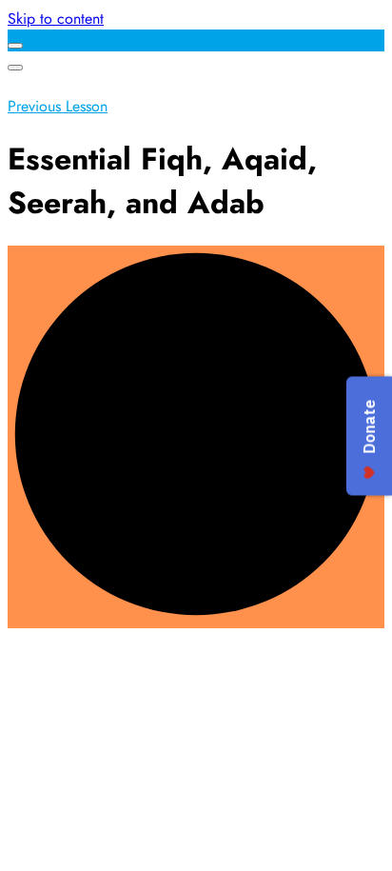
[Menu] (15, 67)
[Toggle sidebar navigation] (15, 46)
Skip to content (56, 19)
